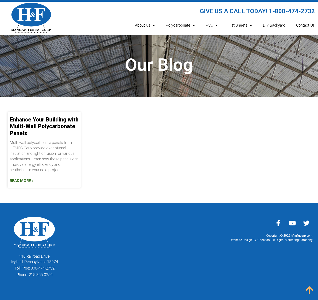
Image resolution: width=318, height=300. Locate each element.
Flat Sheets (237, 25)
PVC (209, 25)
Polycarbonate (178, 25)
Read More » (22, 180)
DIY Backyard (274, 25)
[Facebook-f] (278, 223)
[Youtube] (292, 223)
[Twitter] (306, 223)
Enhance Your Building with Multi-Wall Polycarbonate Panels (44, 126)
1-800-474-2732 (292, 11)
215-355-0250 (41, 274)
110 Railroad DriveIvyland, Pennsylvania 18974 (34, 259)
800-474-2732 (43, 268)
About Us (142, 25)
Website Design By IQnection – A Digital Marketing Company (272, 240)
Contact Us (305, 25)
